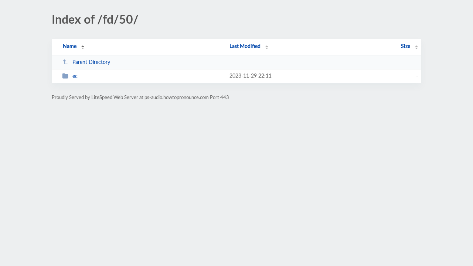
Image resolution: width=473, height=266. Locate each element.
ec (75, 76)
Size (405, 46)
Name (69, 46)
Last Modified (245, 46)
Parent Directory (91, 62)
